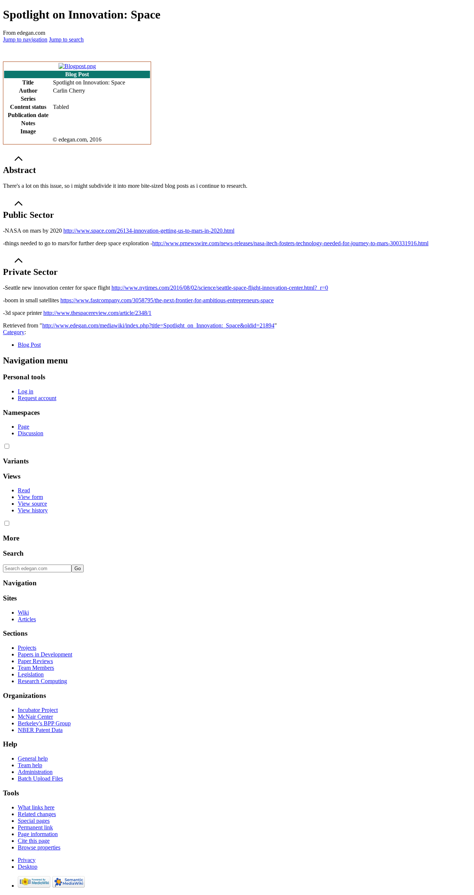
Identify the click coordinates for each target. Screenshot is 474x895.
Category (13, 332)
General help (33, 758)
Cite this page (34, 841)
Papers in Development (45, 654)
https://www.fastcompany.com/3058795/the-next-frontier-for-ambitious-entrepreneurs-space (167, 300)
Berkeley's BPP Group (44, 723)
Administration (35, 772)
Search (13, 553)
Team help (30, 765)
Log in (25, 391)
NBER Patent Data (40, 730)
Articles (27, 619)
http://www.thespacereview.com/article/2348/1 (97, 313)
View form (30, 497)
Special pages (34, 821)
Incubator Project (38, 710)
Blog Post (29, 345)
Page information (38, 834)
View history (33, 510)
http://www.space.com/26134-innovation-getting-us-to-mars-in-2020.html (148, 230)
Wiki (23, 612)
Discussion (30, 433)
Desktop (27, 867)
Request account (37, 398)
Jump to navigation (25, 39)
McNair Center (35, 716)
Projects (27, 648)
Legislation (31, 674)
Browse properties (39, 847)
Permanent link (35, 827)
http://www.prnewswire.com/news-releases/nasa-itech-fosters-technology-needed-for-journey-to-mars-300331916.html (290, 243)
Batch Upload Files (40, 778)
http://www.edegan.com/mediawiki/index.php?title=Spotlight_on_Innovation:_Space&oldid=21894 (158, 325)
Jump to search (66, 39)
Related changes (37, 814)
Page (23, 426)
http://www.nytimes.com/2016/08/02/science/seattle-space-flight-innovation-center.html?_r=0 (219, 288)
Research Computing (42, 681)
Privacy (27, 860)
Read (24, 490)
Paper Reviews (35, 661)
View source (32, 503)
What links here (36, 807)
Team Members (36, 668)
